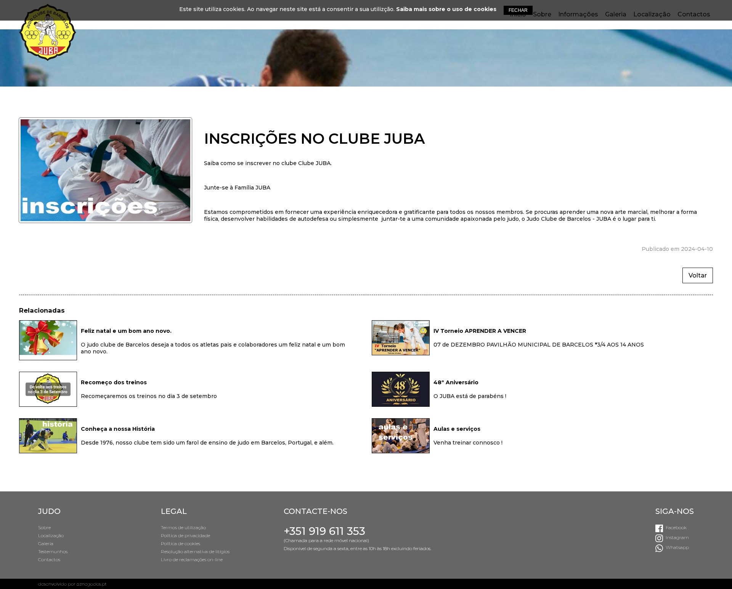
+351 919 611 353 (324, 531)
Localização (51, 535)
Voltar (698, 275)
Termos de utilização (183, 527)
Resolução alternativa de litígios (195, 551)
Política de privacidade (185, 535)
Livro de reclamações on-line (192, 559)
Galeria (45, 543)
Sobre (44, 527)
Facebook (676, 527)
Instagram (677, 537)
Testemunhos (52, 551)
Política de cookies (180, 543)
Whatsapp (677, 547)
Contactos (49, 559)
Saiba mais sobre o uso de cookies (446, 9)
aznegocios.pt (92, 584)
